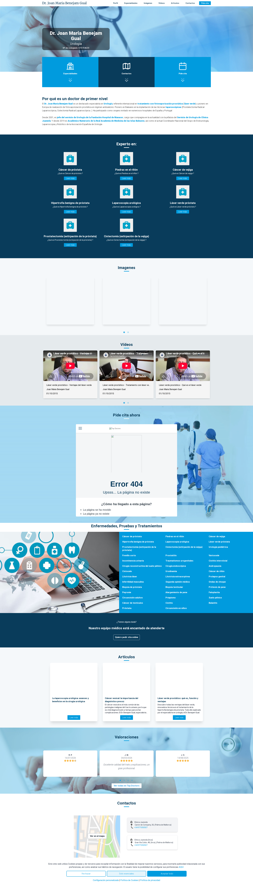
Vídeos (162, 3)
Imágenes (148, 3)
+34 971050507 (140, 827)
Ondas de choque (217, 582)
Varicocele (214, 555)
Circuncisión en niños (176, 608)
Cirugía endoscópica (176, 566)
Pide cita (205, 3)
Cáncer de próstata (132, 536)
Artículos (175, 3)
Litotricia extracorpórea (178, 576)
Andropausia (215, 566)
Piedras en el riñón (175, 536)
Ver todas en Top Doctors (126, 785)
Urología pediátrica (218, 547)
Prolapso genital (217, 576)
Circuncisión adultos (132, 597)
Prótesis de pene (217, 587)
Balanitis (213, 603)
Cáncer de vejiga (217, 536)
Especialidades (130, 3)
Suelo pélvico (215, 597)
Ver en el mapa (97, 836)
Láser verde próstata (219, 542)
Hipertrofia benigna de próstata (138, 542)
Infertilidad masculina (133, 582)
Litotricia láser (129, 576)
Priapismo (171, 597)
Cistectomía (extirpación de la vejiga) (184, 547)
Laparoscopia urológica (177, 542)
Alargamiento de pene (176, 592)
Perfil (115, 3)
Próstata (126, 608)
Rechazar (86, 873)
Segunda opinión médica (178, 582)
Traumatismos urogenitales (179, 560)
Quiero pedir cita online (126, 637)
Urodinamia (171, 571)
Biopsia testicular (174, 587)
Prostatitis (171, 555)
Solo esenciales (126, 873)
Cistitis (169, 603)
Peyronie (126, 592)
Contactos (190, 3)
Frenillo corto (129, 555)
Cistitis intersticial (218, 560)
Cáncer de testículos (132, 603)
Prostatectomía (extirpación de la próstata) (139, 548)
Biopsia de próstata (132, 587)
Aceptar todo (167, 873)
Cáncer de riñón (216, 571)
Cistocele (127, 571)
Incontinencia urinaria (133, 560)
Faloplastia (214, 592)
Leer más (70, 178)
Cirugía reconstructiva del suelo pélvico (142, 566)
